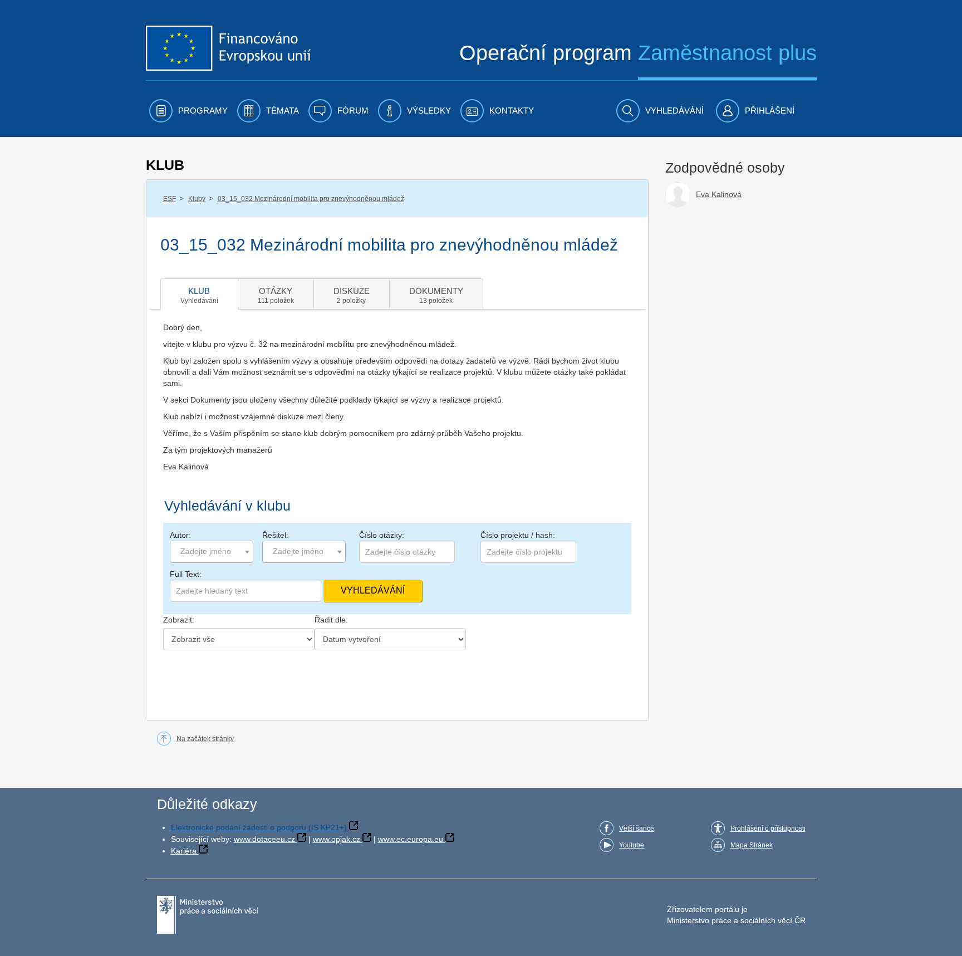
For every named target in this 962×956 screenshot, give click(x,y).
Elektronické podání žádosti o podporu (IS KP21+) (259, 827)
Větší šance (636, 828)
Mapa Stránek (751, 845)
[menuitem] (188, 111)
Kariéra (184, 850)
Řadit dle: (331, 619)
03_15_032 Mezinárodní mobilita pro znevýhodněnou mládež (311, 199)
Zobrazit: (178, 619)
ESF (169, 199)
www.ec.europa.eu (410, 839)
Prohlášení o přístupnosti (768, 828)
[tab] (199, 294)
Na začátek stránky (205, 739)
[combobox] (211, 552)
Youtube (631, 845)
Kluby (196, 199)
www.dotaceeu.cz (264, 839)
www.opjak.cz (336, 839)
